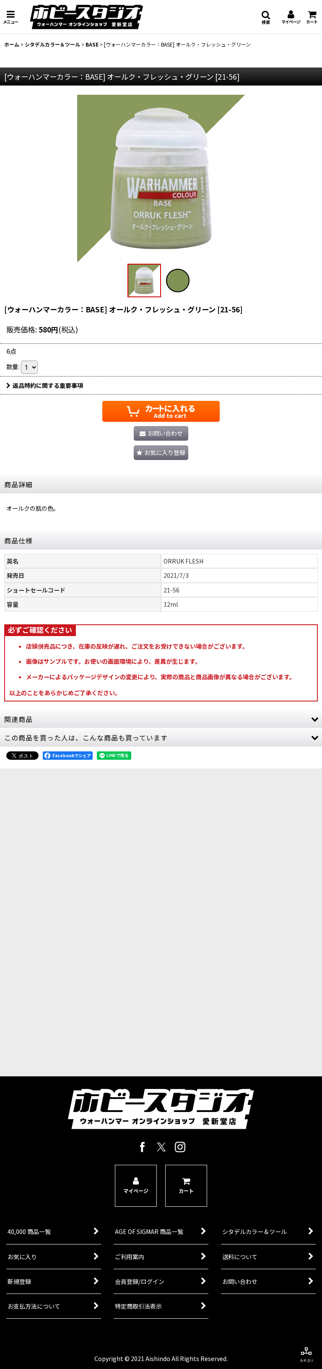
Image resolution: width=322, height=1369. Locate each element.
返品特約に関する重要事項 (48, 385)
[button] (10, 16)
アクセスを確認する (87, 1020)
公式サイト (86, 1052)
